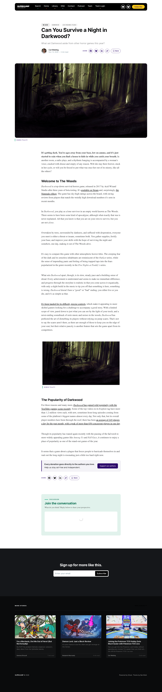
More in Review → (141, 605)
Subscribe (138, 7)
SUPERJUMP (19, 675)
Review (45, 25)
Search (38, 6)
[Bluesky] (128, 7)
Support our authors (108, 466)
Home (46, 6)
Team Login (100, 6)
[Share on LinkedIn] (102, 51)
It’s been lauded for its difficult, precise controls (63, 303)
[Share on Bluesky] (96, 51)
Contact (71, 6)
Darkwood (55, 25)
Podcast (81, 6)
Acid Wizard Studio (69, 25)
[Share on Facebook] (91, 51)
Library (55, 6)
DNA (63, 6)
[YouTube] (123, 7)
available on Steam (90, 190)
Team (90, 6)
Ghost (130, 675)
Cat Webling (54, 50)
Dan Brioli (143, 675)
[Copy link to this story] (107, 51)
